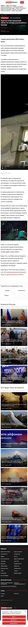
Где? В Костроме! (5, 558)
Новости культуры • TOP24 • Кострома (12, 9)
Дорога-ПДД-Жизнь (19, 558)
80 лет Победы (4, 575)
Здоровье (3, 561)
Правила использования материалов (7, 583)
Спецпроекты (17, 568)
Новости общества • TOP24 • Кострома (12, 6)
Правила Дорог (18, 573)
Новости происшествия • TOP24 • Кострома (13, 8)
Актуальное (17, 554)
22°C (22, 2)
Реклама (3, 593)
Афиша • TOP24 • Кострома (8, 5)
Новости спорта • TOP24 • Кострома (11, 10)
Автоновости (4, 554)
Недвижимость (18, 563)
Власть (16, 556)
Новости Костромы (5, 551)
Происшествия (4, 568)
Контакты (16, 593)
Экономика (3, 573)
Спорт (2, 570)
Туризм (16, 570)
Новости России (18, 551)
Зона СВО (16, 561)
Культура (3, 563)
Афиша (2, 556)
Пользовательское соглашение (8, 586)
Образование (4, 566)
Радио (2, 596)
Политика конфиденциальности (19, 583)
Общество (16, 566)
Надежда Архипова (5, 31)
